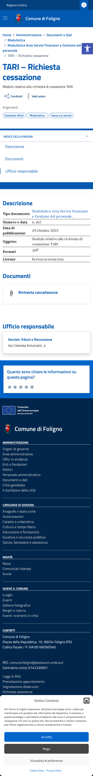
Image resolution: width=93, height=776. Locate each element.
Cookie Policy (37, 770)
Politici (8, 469)
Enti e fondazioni (15, 464)
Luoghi (8, 594)
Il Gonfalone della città (19, 490)
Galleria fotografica (16, 605)
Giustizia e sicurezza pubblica (24, 537)
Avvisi (7, 573)
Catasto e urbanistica (18, 521)
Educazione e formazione (21, 532)
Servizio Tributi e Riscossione (30, 339)
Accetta (46, 736)
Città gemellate (14, 485)
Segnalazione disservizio (20, 686)
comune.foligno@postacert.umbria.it (36, 662)
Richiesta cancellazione (38, 292)
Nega (46, 748)
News (7, 563)
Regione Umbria (16, 5)
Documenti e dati (15, 479)
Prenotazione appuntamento (24, 681)
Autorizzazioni (13, 516)
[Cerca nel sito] (81, 18)
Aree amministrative (18, 454)
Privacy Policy (53, 770)
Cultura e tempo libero (19, 526)
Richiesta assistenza (17, 691)
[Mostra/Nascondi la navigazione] (5, 18)
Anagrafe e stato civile (19, 511)
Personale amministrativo (21, 474)
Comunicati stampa (17, 568)
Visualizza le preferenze (46, 760)
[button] (87, 48)
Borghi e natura (14, 610)
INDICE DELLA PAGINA (18, 136)
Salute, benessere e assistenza (25, 542)
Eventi (7, 600)
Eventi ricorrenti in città (20, 615)
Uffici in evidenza (15, 459)
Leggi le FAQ (12, 676)
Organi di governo (16, 448)
